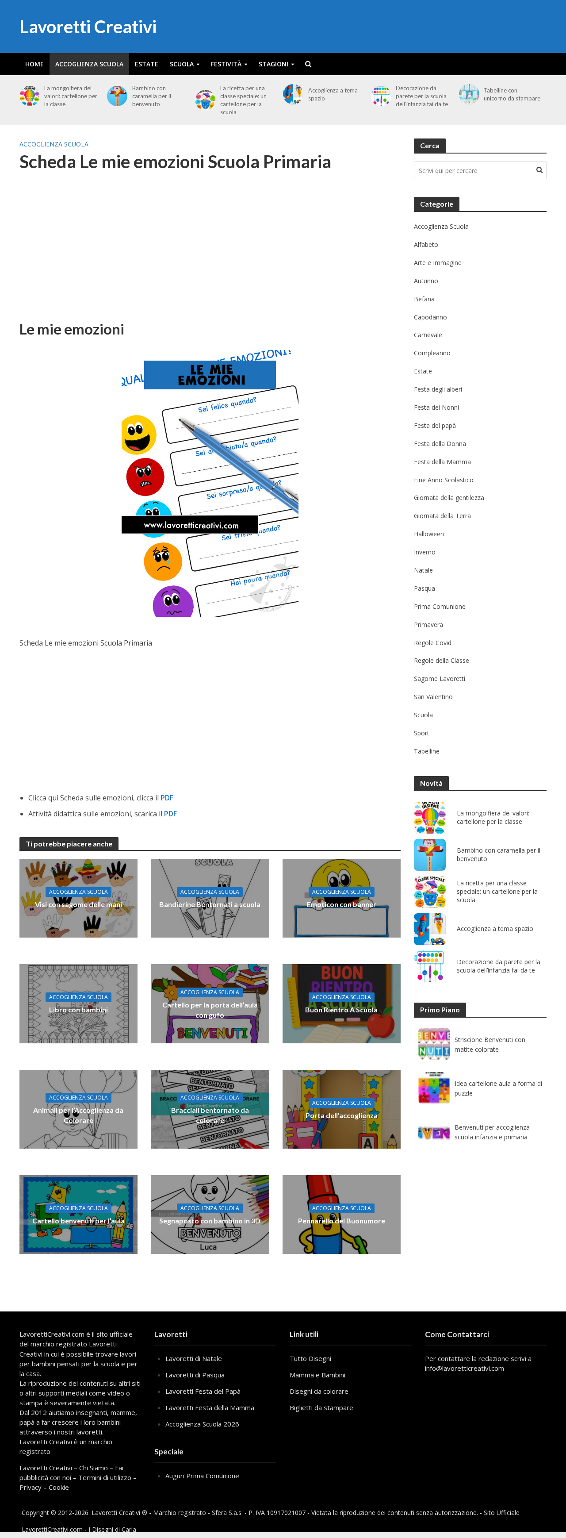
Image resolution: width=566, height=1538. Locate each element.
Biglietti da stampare (321, 1407)
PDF (167, 798)
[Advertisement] (210, 252)
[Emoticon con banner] (342, 897)
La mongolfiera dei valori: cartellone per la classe (70, 96)
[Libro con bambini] (78, 1003)
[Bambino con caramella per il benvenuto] (115, 96)
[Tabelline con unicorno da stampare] (467, 94)
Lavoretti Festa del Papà (203, 1391)
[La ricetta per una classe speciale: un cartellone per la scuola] (203, 100)
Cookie (59, 1487)
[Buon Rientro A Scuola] (342, 1003)
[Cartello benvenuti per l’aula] (78, 1214)
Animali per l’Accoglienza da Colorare (78, 1115)
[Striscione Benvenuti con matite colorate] (434, 1044)
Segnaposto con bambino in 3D (209, 1220)
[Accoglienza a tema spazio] (291, 94)
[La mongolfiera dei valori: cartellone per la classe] (28, 96)
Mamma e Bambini (317, 1374)
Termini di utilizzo (104, 1477)
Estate (146, 64)
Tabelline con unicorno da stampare (512, 94)
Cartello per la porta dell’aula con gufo (210, 1009)
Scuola (182, 64)
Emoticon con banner (341, 904)
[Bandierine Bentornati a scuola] (210, 897)
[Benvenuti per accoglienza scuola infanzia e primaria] (434, 1132)
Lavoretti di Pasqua (195, 1374)
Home (34, 64)
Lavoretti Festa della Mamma (209, 1407)
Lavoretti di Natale (193, 1358)
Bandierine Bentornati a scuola (209, 904)
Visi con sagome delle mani (78, 904)
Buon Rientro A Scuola (341, 1009)
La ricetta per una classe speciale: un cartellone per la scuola (243, 100)
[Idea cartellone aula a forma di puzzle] (434, 1088)
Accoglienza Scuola (89, 64)
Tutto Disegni (310, 1358)
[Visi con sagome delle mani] (78, 897)
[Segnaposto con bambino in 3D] (210, 1214)
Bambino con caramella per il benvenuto (151, 96)
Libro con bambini (78, 1009)
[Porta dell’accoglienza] (342, 1108)
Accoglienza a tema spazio (333, 94)
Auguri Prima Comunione (202, 1475)
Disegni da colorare (319, 1391)
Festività (226, 64)
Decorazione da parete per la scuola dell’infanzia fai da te (422, 96)
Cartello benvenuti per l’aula (78, 1220)
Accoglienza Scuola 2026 (202, 1423)
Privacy (30, 1487)
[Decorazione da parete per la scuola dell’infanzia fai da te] (379, 96)
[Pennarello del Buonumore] (342, 1214)
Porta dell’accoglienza (342, 1115)
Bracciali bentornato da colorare (210, 1115)
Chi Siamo (93, 1467)
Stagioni (273, 64)
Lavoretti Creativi (88, 26)
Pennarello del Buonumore (341, 1220)
